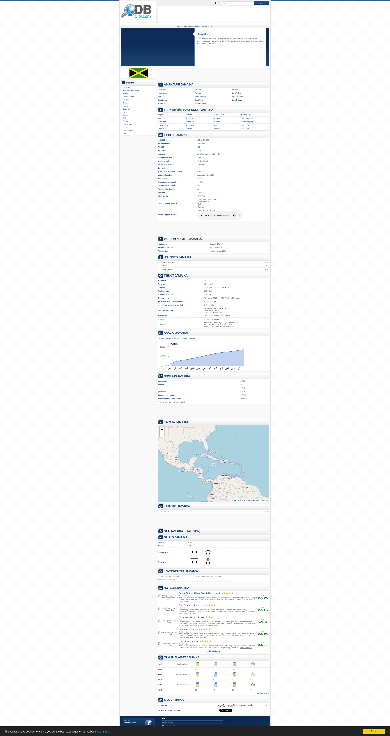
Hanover (198, 89)
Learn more (103, 731)
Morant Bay (190, 125)
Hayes (215, 125)
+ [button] (162, 429)
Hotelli (203, 43)
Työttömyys (162, 316)
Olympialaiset (128, 130)
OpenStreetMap (253, 500)
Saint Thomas (237, 100)
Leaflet (234, 500)
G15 (199, 203)
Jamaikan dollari (203, 175)
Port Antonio (190, 122)
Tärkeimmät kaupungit (131, 91)
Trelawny (161, 103)
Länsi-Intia (216, 154)
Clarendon (162, 89)
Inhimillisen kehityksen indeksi (170, 305)
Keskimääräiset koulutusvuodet (170, 301)
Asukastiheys (163, 291)
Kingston (214, 38)
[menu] (217, 3)
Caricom (200, 207)
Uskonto (224, 41)
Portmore (229, 38)
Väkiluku (161, 287)
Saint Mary (199, 100)
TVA (159, 179)
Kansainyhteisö (203, 201)
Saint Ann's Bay (163, 125)
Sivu (124, 133)
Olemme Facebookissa (130, 722)
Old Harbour (218, 118)
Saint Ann (161, 96)
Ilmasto (211, 43)
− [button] (162, 434)
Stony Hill (216, 129)
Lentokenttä (127, 124)
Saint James (162, 100)
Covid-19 (126, 109)
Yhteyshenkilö (170, 725)
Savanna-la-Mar (247, 118)
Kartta (199, 43)
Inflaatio (161, 319)
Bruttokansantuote (165, 310)
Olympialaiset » (263, 693)
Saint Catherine (200, 96)
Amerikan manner (204, 154)
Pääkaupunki (163, 157)
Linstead (216, 122)
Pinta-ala (161, 284)
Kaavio (227, 287)
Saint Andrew (236, 93)
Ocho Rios (162, 122)
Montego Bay (246, 38)
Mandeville (189, 118)
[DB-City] (136, 18)
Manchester (162, 93)
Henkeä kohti (217, 312)
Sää (206, 43)
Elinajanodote (163, 298)
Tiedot (125, 94)
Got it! (374, 731)
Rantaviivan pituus (165, 294)
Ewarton (189, 129)
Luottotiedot (163, 324)
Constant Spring (247, 122)
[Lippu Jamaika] (138, 77)
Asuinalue (126, 88)
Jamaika (202, 34)
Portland (198, 93)
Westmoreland (200, 103)
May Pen (254, 38)
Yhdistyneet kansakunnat (206, 200)
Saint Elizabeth (237, 96)
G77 (199, 205)
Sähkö (125, 121)
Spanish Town (237, 38)
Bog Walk (161, 129)
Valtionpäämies (216, 41)
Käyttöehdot (169, 722)
